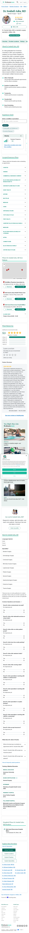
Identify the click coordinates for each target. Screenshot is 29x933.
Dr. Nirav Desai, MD (7, 873)
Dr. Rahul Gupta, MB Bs (8, 864)
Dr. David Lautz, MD (7, 870)
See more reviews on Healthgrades (14, 415)
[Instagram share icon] (20, 926)
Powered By (4, 897)
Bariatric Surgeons (14, 6)
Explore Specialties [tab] (9, 861)
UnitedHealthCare (8, 210)
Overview (4, 41)
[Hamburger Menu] (4, 2)
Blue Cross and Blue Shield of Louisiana (11, 232)
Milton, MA (15, 27)
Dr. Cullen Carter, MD (20, 873)
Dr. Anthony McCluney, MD (9, 875)
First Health (6, 219)
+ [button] (4, 264)
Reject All (14, 469)
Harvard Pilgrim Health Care (11, 185)
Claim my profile (14, 528)
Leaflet (14, 278)
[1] (4, 354)
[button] (21, 602)
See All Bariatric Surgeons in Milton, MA (11, 894)
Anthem (5, 194)
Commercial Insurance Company (12, 176)
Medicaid (5, 202)
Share (20, 23)
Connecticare (7, 241)
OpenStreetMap (19, 278)
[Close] (26, 455)
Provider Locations (14, 41)
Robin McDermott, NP (7, 884)
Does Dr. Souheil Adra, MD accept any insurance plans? (13, 751)
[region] (14, 466)
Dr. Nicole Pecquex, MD (8, 878)
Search (17, 2)
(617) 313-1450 (20, 286)
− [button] (4, 266)
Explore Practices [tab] (9, 857)
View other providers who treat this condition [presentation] (12, 146)
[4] (12, 354)
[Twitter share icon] (24, 926)
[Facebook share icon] (18, 926)
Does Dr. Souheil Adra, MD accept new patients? (13, 757)
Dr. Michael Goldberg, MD (8, 867)
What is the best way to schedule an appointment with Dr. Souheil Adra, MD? (13, 745)
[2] (6, 354)
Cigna (4, 206)
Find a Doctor (4, 6)
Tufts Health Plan (8, 215)
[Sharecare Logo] (10, 2)
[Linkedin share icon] (22, 926)
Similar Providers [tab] (9, 850)
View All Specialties (7, 846)
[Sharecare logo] (14, 925)
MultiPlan (6, 198)
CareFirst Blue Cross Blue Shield (12, 223)
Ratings (22, 41)
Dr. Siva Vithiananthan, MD (9, 886)
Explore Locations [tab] (9, 853)
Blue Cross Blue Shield (9, 245)
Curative (5, 167)
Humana (5, 171)
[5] (15, 354)
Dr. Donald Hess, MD (20, 870)
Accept (14, 472)
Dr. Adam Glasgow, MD (8, 881)
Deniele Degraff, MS (7, 889)
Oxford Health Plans (9, 250)
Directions (9, 286)
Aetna (5, 237)
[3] (9, 354)
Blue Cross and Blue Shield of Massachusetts (11, 180)
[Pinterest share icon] (26, 926)
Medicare (5, 227)
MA (21, 6)
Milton (25, 6)
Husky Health (7, 190)
